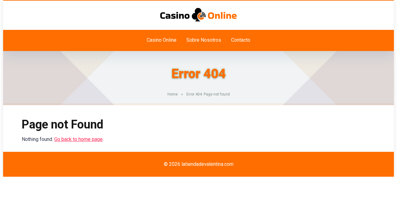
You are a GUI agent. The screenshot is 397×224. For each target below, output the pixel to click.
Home (172, 94)
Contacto (240, 40)
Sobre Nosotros (203, 40)
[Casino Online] (198, 14)
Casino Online (161, 40)
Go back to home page (78, 139)
